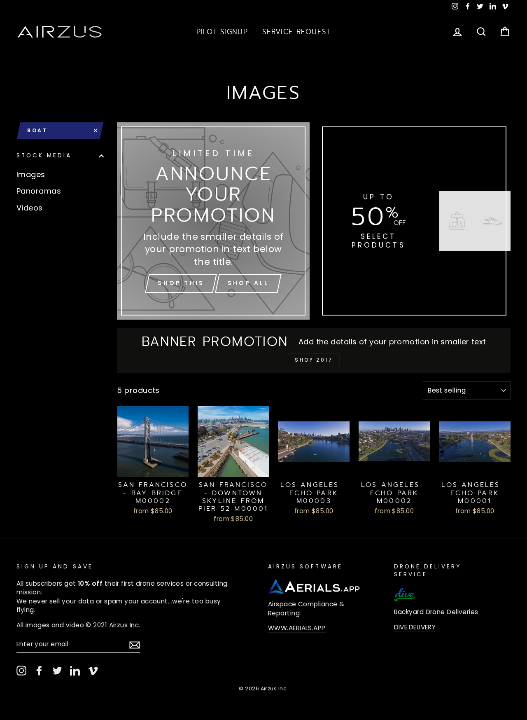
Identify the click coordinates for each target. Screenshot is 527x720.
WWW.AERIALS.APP (297, 628)
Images (30, 174)
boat (37, 130)
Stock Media (44, 156)
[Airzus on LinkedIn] (75, 671)
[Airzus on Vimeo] (93, 671)
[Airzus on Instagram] (21, 671)
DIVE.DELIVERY (415, 627)
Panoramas (38, 191)
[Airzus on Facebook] (39, 671)
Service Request (296, 31)
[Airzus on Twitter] (57, 671)
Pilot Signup (222, 31)
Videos (29, 208)
